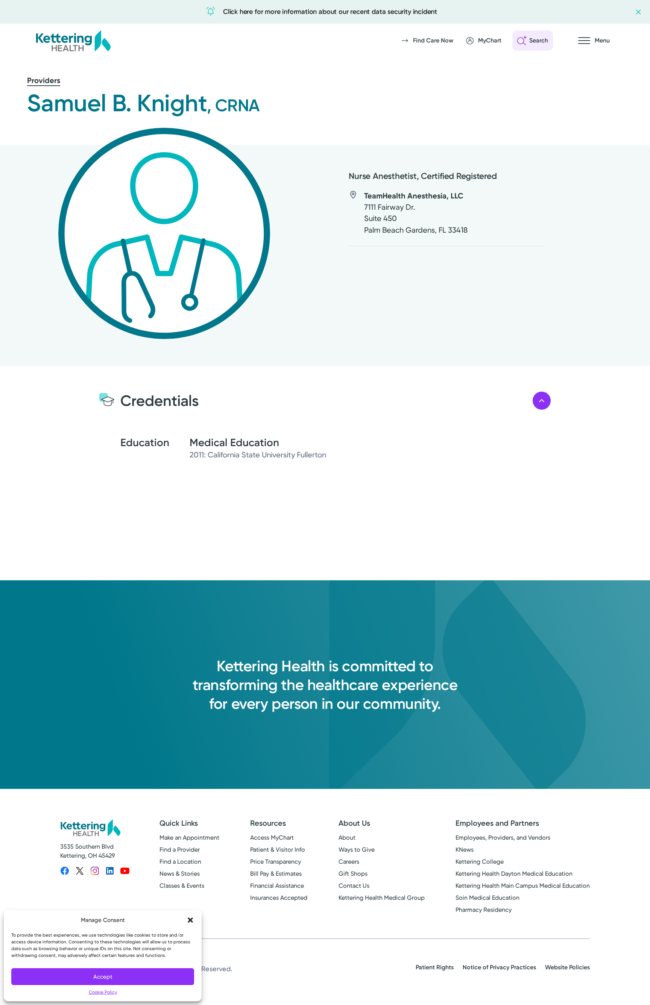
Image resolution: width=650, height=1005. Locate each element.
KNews (465, 849)
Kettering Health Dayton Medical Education (514, 873)
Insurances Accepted (278, 897)
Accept (102, 976)
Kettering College (480, 861)
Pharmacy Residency (484, 909)
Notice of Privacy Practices (499, 967)
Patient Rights (435, 967)
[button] (190, 920)
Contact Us (354, 885)
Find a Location (180, 861)
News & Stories (179, 873)
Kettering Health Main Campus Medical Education (523, 885)
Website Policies (567, 967)
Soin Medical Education (487, 897)
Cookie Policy (103, 992)
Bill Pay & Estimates (276, 873)
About (347, 837)
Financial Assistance (277, 885)
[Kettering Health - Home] (73, 40)
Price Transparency (275, 861)
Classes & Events (181, 885)
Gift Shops (353, 873)
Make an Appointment (189, 837)
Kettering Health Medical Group (382, 897)
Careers (349, 861)
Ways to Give (357, 849)
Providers (43, 80)
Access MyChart (272, 837)
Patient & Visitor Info (277, 849)
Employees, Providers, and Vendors (503, 837)
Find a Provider (179, 849)
